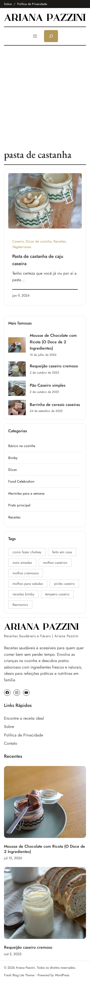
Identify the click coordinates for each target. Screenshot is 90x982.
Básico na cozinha (21, 445)
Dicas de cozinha (39, 241)
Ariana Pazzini (25, 967)
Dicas (12, 469)
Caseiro (18, 241)
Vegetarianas (21, 246)
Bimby (13, 457)
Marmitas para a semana (26, 493)
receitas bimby (23, 594)
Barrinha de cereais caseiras (55, 404)
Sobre (8, 4)
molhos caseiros (55, 562)
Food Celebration (21, 481)
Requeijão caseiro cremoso (54, 366)
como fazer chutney (26, 552)
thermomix (20, 604)
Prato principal (19, 505)
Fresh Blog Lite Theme (19, 975)
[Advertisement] (45, 97)
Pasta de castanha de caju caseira (37, 260)
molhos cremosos (25, 573)
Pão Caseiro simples (48, 385)
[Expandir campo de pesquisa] (51, 36)
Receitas (60, 241)
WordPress (62, 975)
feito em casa (62, 552)
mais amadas (22, 562)
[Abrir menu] (35, 36)
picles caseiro (64, 583)
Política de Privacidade (32, 4)
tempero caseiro (57, 594)
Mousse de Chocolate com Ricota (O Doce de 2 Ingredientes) (53, 342)
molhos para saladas (27, 583)
